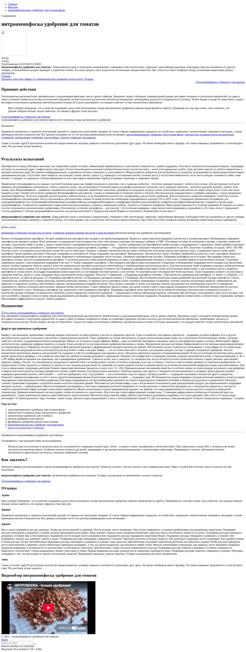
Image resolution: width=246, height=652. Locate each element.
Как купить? (76, 79)
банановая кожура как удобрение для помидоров (36, 424)
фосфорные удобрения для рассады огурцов (26, 232)
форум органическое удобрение (26, 427)
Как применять (60, 79)
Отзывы (88, 79)
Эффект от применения (37, 79)
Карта (4, 639)
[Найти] (34, 643)
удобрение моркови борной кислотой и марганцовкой (83, 232)
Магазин (13, 7)
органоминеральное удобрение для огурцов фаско (36, 10)
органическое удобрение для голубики (37, 137)
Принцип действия (12, 79)
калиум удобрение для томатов (78, 137)
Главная (12, 4)
